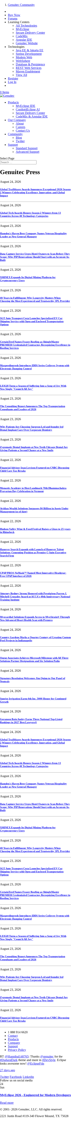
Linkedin (28, 1076)
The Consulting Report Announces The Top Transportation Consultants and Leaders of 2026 (32, 408)
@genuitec (47, 1056)
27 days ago (7, 1070)
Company (14, 1042)
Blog (19, 137)
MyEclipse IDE (25, 106)
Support (13, 144)
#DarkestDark (9, 1060)
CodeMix (22, 36)
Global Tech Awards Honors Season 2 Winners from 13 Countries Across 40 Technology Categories (30, 214)
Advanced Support (27, 151)
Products (13, 102)
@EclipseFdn (35, 1063)
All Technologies (26, 25)
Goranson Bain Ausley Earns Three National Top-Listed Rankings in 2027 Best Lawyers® (31, 721)
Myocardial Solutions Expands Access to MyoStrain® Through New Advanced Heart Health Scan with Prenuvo (35, 618)
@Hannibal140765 (17, 1056)
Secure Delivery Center (30, 32)
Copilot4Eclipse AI (28, 109)
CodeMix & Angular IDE (32, 116)
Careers (20, 127)
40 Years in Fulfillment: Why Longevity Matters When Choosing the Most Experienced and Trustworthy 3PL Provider (35, 299)
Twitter (20, 141)
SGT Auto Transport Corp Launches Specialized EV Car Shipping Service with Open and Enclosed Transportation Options (32, 321)
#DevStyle (48, 1060)
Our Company (17, 120)
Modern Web (24, 57)
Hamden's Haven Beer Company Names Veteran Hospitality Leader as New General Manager (33, 235)
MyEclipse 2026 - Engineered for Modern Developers (35, 1095)
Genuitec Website (27, 43)
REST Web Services (28, 68)
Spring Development (29, 53)
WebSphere (23, 60)
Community (15, 134)
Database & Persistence (30, 64)
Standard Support (26, 148)
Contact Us (23, 130)
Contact (13, 1035)
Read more (7, 1102)
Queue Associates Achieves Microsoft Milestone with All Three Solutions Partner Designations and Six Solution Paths (34, 659)
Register (13, 78)
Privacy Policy (17, 1049)
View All (21, 75)
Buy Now (14, 15)
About (20, 123)
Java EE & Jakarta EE (29, 50)
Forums (12, 18)
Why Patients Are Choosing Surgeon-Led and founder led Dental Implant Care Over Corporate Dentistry (31, 428)
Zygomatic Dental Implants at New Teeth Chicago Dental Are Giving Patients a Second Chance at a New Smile (34, 449)
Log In (12, 82)
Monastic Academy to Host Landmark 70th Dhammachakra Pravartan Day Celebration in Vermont (33, 490)
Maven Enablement (28, 71)
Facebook (16, 1076)
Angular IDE (24, 39)
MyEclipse (22, 29)
